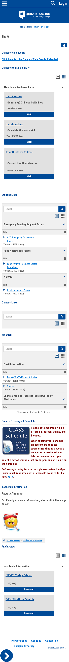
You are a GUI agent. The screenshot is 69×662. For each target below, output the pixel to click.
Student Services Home (32, 540)
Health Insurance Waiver (18, 290)
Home (35, 27)
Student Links (9, 194)
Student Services (13, 540)
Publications (8, 546)
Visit (38, 114)
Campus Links (9, 302)
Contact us (51, 640)
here (10, 477)
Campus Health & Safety (15, 67)
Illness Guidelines (14, 96)
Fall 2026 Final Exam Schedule (20, 599)
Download (39, 589)
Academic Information (14, 487)
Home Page (44, 27)
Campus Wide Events (13, 52)
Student (11, 386)
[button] (64, 224)
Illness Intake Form (14, 124)
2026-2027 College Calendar (19, 575)
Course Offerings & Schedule (18, 421)
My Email (7, 334)
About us (36, 640)
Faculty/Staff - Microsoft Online (22, 377)
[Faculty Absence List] (11, 522)
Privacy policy (19, 640)
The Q (5, 36)
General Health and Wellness (19, 152)
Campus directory (24, 646)
